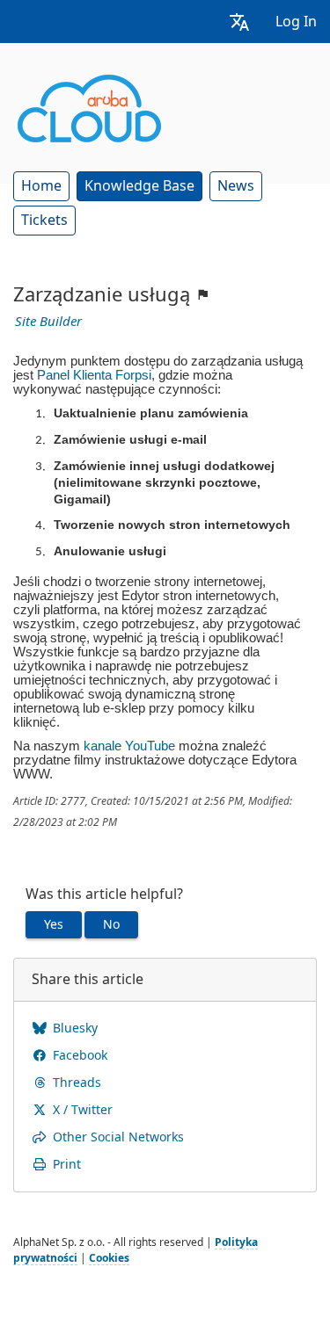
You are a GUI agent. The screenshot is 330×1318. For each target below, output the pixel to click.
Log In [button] (296, 21)
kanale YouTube (129, 745)
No (111, 924)
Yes (53, 924)
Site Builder (48, 322)
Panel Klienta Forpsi (94, 374)
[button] (239, 21)
